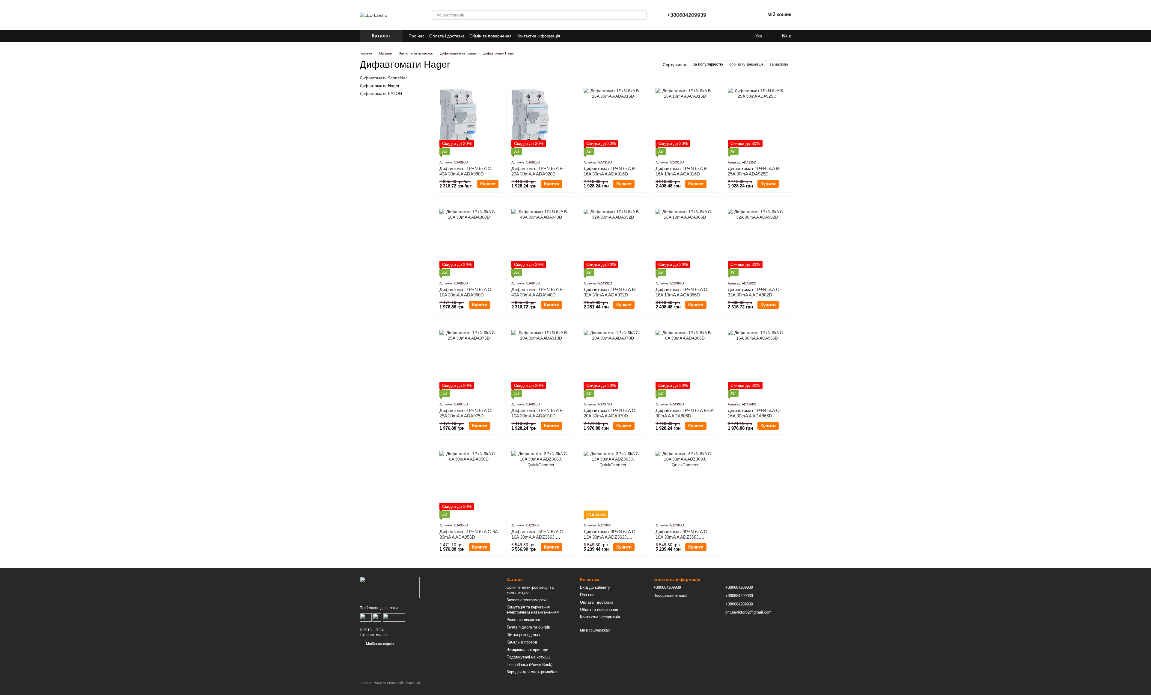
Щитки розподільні (523, 634)
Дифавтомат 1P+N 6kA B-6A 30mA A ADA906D (684, 413)
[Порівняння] (729, 15)
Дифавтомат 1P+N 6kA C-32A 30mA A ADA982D (754, 292)
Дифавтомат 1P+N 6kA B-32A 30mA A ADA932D (610, 292)
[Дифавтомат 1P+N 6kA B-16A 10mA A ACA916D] (685, 117)
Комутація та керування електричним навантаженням (533, 609)
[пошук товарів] (642, 15)
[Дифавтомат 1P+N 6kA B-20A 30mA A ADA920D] (540, 117)
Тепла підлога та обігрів (528, 627)
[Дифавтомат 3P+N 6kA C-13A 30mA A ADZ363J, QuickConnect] (613, 480)
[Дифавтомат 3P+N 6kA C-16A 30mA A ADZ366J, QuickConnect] (540, 480)
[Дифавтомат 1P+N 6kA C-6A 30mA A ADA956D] (468, 480)
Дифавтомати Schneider (383, 77)
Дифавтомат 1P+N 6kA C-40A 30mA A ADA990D (465, 171)
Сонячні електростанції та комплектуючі (530, 590)
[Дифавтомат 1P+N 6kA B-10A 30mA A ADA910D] (540, 359)
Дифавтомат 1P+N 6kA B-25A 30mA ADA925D (754, 171)
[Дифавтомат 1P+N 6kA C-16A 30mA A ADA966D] (757, 359)
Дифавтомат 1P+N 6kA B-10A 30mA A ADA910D (537, 413)
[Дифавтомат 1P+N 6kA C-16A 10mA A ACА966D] (685, 238)
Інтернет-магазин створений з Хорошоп (390, 683)
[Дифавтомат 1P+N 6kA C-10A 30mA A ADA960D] (468, 238)
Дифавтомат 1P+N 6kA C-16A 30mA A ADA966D (754, 413)
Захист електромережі (527, 600)
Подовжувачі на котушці (528, 657)
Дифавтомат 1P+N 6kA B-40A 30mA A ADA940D (537, 292)
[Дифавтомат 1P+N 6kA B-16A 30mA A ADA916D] (613, 117)
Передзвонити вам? (670, 595)
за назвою (779, 64)
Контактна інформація (538, 36)
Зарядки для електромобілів (532, 672)
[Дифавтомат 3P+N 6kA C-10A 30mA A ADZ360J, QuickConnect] (685, 480)
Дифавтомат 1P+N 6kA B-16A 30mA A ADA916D (610, 171)
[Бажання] (744, 15)
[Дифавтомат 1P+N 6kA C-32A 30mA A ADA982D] (757, 238)
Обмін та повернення (490, 36)
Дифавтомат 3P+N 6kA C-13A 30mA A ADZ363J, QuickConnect (610, 537)
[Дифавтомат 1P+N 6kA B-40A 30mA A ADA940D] (540, 238)
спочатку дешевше (746, 64)
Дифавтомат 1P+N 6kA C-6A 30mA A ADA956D (468, 534)
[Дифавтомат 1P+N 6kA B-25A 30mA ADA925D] (757, 117)
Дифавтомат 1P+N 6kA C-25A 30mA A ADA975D (465, 413)
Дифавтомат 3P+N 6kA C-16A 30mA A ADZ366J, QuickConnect (537, 537)
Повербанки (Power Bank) (529, 664)
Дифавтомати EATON (381, 93)
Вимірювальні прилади (527, 649)
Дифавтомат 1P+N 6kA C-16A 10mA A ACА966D (682, 292)
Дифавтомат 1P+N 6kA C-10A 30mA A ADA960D (465, 292)
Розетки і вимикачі (523, 619)
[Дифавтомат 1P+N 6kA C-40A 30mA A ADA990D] (468, 117)
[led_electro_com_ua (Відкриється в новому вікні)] (568, 36)
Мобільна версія (379, 644)
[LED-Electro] (390, 587)
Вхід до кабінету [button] (595, 587)
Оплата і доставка (447, 36)
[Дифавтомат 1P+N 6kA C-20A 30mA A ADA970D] (613, 359)
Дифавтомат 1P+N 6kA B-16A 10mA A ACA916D (682, 171)
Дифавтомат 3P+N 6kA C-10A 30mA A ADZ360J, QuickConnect (682, 537)
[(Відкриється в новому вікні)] (394, 617)
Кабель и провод (522, 642)
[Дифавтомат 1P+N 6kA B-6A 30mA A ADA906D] (685, 359)
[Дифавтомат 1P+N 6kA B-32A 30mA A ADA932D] (613, 238)
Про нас (416, 36)
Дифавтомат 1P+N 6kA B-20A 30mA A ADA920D (537, 171)
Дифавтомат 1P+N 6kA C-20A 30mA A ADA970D (610, 413)
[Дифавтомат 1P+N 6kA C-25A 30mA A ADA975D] (468, 359)
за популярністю (708, 64)
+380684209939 (686, 15)
